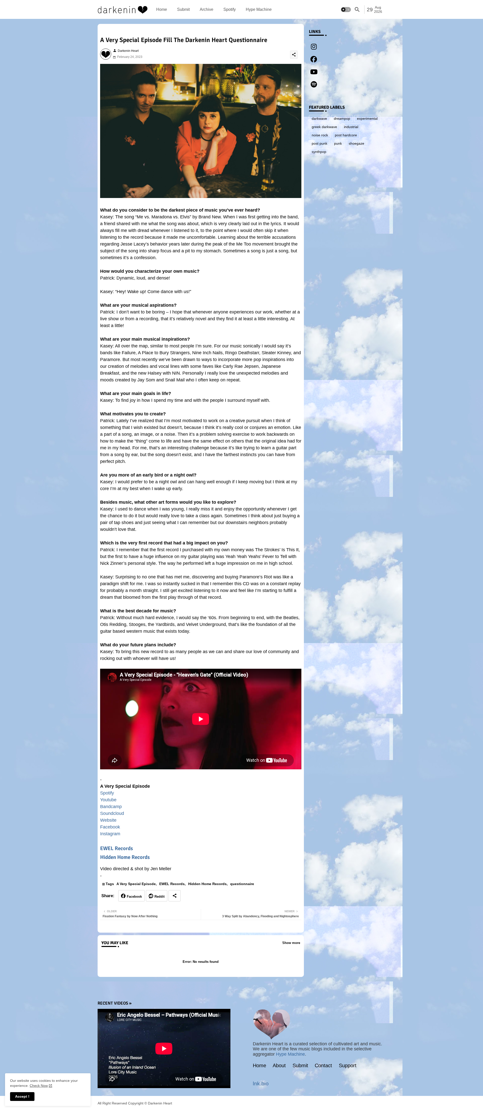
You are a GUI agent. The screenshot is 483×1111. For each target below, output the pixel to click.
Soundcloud (112, 813)
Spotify (229, 9)
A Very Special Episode (136, 884)
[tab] (161, 9)
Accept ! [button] (22, 1096)
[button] (346, 9)
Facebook (110, 826)
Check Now (39, 1086)
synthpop (319, 152)
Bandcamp (111, 806)
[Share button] (175, 895)
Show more (291, 943)
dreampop (342, 118)
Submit (183, 9)
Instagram (110, 833)
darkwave (319, 118)
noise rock (320, 135)
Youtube (108, 799)
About (279, 1065)
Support (347, 1065)
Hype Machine (259, 9)
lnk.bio (261, 1083)
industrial (351, 127)
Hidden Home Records (125, 857)
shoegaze (356, 143)
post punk (319, 143)
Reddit (159, 896)
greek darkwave (324, 127)
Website (108, 820)
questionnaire (242, 884)
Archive (206, 9)
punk (338, 143)
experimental (367, 118)
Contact (323, 1065)
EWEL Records (116, 848)
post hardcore (346, 135)
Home (161, 9)
